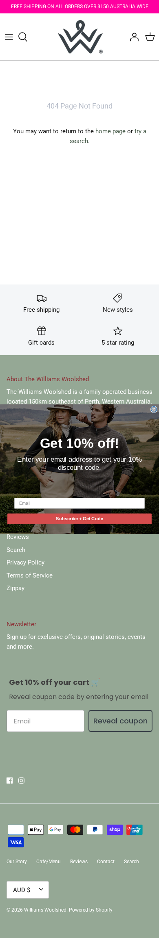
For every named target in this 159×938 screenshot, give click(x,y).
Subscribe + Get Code (79, 518)
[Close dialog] (154, 409)
